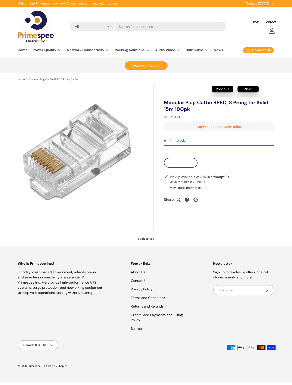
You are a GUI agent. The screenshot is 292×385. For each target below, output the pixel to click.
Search (136, 328)
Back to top (146, 239)
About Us (138, 272)
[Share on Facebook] (187, 199)
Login (201, 127)
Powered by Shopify (55, 366)
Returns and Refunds (147, 306)
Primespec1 (34, 366)
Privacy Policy (142, 289)
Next (248, 89)
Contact (270, 22)
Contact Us (139, 280)
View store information (186, 188)
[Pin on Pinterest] (195, 199)
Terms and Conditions (148, 298)
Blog (255, 22)
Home (23, 50)
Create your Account (146, 65)
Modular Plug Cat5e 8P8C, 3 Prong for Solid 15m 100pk (54, 79)
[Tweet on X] (178, 199)
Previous (222, 89)
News (218, 50)
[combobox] (148, 26)
